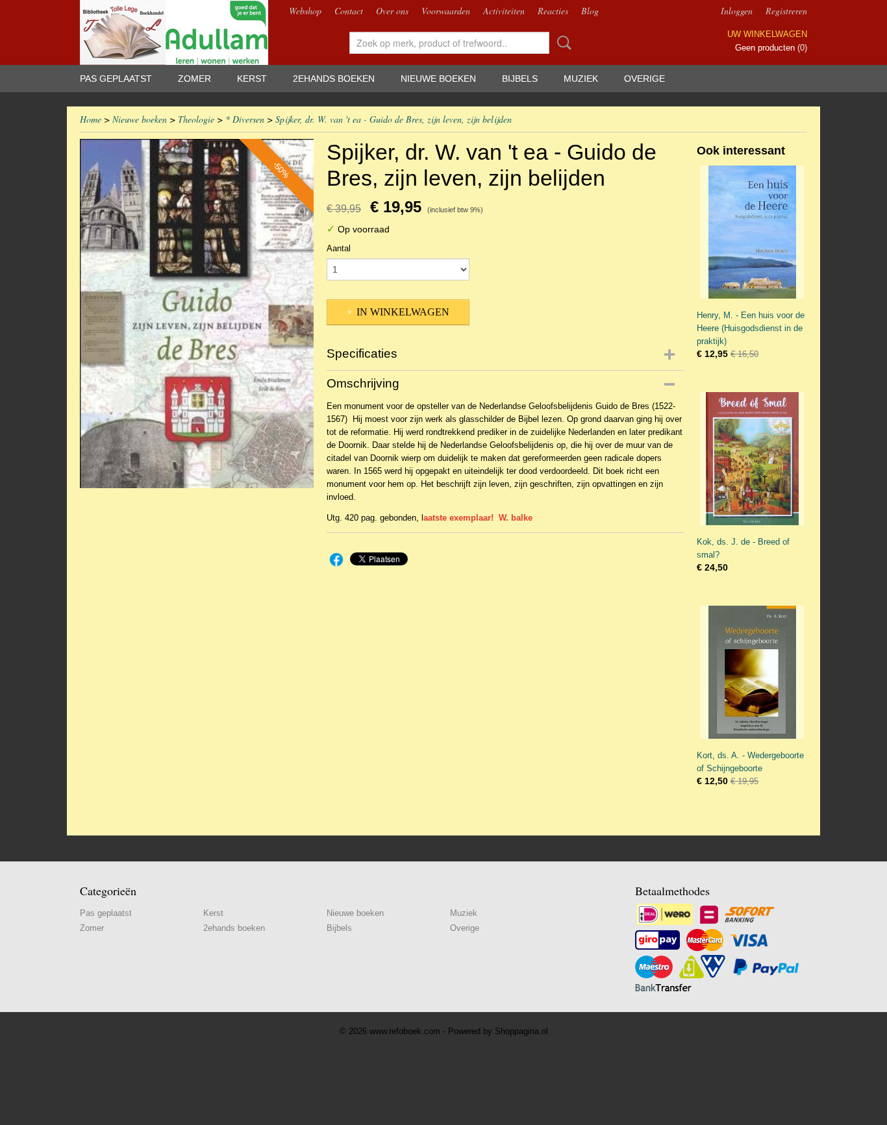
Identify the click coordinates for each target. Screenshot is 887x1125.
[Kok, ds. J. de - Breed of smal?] (752, 458)
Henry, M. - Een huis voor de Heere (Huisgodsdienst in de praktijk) (751, 328)
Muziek (581, 78)
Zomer (194, 78)
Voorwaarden (445, 11)
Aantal (339, 248)
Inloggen (737, 11)
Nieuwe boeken (438, 78)
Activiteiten (504, 11)
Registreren (786, 11)
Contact (348, 11)
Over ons (392, 11)
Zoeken (561, 43)
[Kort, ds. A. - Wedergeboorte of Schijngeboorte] (752, 672)
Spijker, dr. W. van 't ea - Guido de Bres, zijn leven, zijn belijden (393, 119)
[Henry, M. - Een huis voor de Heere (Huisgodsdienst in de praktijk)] (752, 232)
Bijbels (520, 78)
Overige (644, 78)
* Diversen (244, 119)
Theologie (196, 119)
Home (90, 119)
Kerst (252, 78)
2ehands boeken (334, 78)
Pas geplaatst (116, 78)
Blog (590, 11)
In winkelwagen (402, 311)
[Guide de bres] (197, 313)
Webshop (305, 11)
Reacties (553, 11)
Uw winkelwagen (767, 34)
